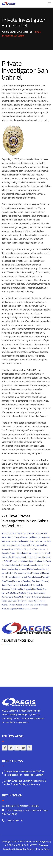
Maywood (18, 573)
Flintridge (14, 561)
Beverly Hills (44, 537)
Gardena (43, 549)
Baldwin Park (7, 537)
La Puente (47, 561)
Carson (31, 541)
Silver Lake (38, 597)
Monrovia (27, 573)
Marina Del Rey (7, 573)
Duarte (11, 549)
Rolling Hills (38, 585)
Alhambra (16, 533)
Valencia (5, 605)
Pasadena (27, 581)
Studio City (22, 601)
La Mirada (38, 561)
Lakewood (14, 565)
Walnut (19, 605)
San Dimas (15, 589)
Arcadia (24, 533)
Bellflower (34, 537)
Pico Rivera (36, 581)
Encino (36, 549)
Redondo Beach (26, 585)
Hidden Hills (6, 557)
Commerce (6, 545)
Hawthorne (22, 553)
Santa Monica (39, 593)
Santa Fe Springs (26, 593)
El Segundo (28, 549)
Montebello (36, 573)
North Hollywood (13, 577)
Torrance (41, 601)
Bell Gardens (24, 537)
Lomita (40, 565)
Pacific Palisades (34, 577)
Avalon (38, 533)
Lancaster (24, 565)
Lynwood (22, 569)
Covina (23, 545)
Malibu (30, 569)
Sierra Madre (19, 597)
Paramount (17, 581)
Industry (29, 557)
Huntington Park (18, 557)
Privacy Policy (43, 849)
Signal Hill (29, 597)
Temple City (31, 601)
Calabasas (23, 541)
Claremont (47, 541)
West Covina (28, 605)
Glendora (13, 553)
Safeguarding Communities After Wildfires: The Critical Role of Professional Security (24, 773)
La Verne (5, 565)
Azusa (44, 533)
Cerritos (39, 541)
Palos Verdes (7, 581)
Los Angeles (13, 569)
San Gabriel (37, 589)
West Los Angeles (9, 609)
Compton (16, 545)
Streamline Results (25, 849)
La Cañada (6, 561)
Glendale (5, 553)
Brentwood (6, 541)
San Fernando (26, 589)
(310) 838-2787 (15, 820)
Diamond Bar (42, 545)
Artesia (31, 533)
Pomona (45, 581)
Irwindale (46, 557)
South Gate (12, 601)
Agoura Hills (6, 533)
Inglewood (38, 557)
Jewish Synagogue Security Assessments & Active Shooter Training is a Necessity (25, 783)
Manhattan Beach (40, 569)
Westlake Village (23, 609)
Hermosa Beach (44, 553)
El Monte (19, 549)
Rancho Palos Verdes (10, 585)
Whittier (35, 609)
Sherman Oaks (7, 597)
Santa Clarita (13, 593)
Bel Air (15, 537)
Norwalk (24, 577)
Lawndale (33, 565)
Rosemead (6, 589)
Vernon (12, 605)
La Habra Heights (26, 561)
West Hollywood (40, 605)
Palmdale (45, 577)
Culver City (31, 545)
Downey (5, 549)
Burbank (15, 541)
